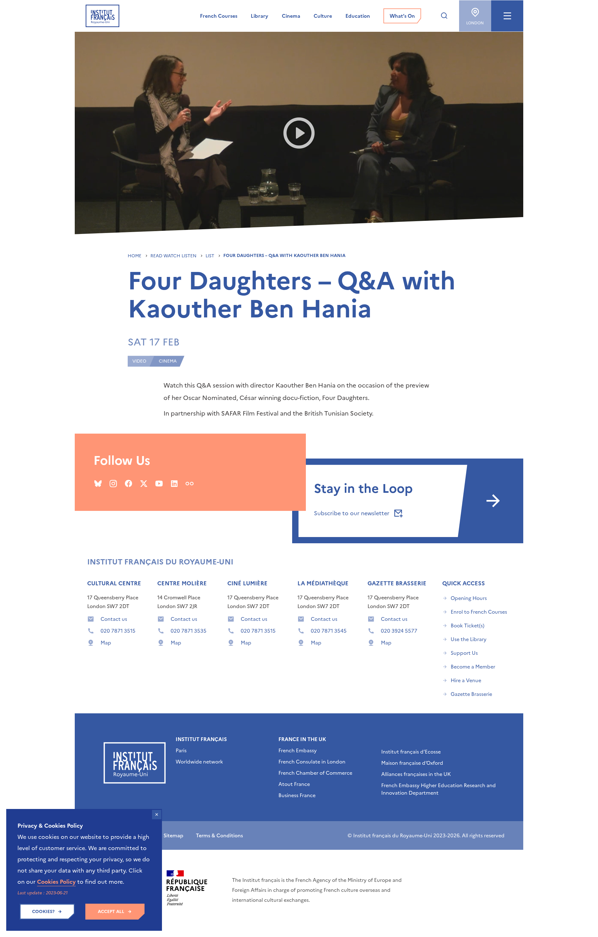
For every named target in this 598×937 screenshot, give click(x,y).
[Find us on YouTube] (159, 483)
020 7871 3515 (118, 630)
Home (135, 256)
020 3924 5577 (399, 630)
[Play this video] (299, 133)
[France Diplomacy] (187, 888)
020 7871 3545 (329, 630)
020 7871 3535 (188, 630)
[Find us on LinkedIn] (174, 483)
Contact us (114, 618)
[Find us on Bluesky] (97, 483)
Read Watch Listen (174, 256)
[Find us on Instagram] (113, 483)
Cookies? (43, 911)
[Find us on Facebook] (128, 483)
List (211, 256)
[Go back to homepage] (102, 16)
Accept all (111, 911)
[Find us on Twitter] (143, 483)
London (475, 23)
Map (106, 642)
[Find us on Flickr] (189, 483)
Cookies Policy (56, 882)
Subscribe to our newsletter (352, 513)
